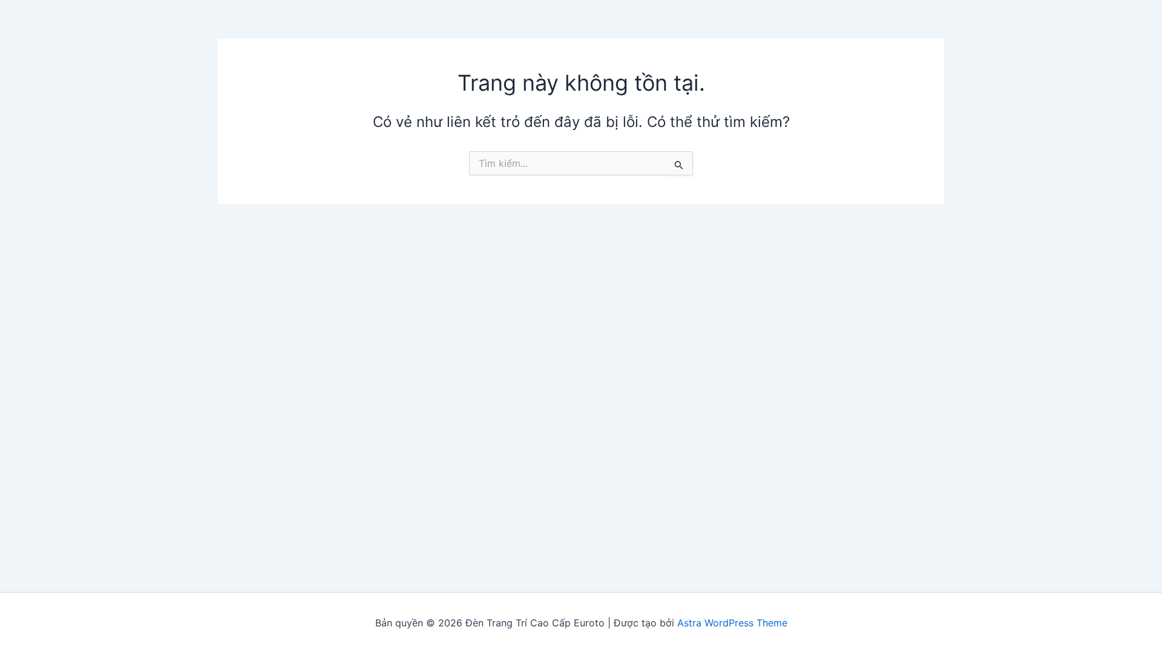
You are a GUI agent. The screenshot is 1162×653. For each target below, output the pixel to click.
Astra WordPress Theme (732, 623)
